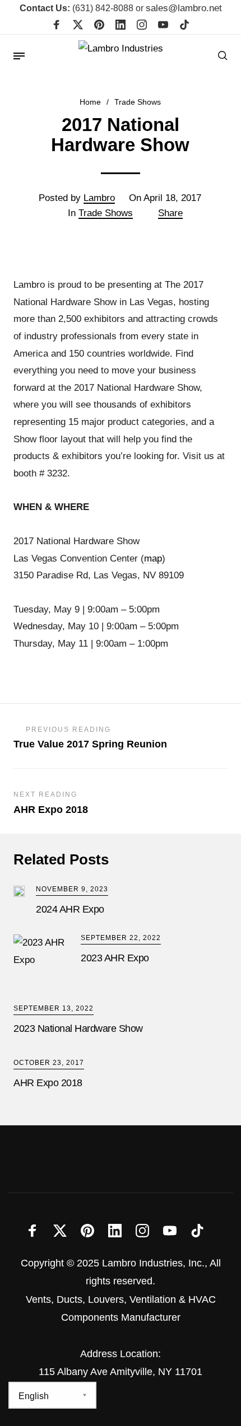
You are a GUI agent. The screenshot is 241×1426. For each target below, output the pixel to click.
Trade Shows (137, 101)
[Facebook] (57, 26)
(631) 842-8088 (76, 8)
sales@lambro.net (184, 8)
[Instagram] (142, 26)
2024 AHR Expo (70, 909)
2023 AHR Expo (115, 958)
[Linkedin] (120, 26)
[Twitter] (78, 26)
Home (90, 101)
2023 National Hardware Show (78, 1028)
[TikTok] (184, 26)
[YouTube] (163, 26)
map (153, 558)
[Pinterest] (99, 26)
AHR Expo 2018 (47, 1082)
